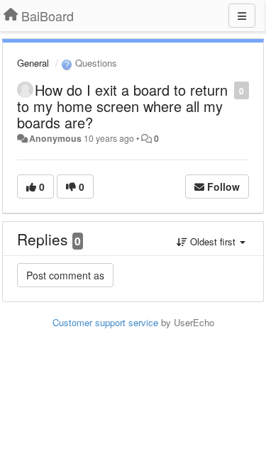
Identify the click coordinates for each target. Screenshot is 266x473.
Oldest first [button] (212, 241)
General (33, 62)
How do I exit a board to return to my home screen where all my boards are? (122, 106)
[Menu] (241, 16)
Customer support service (105, 322)
